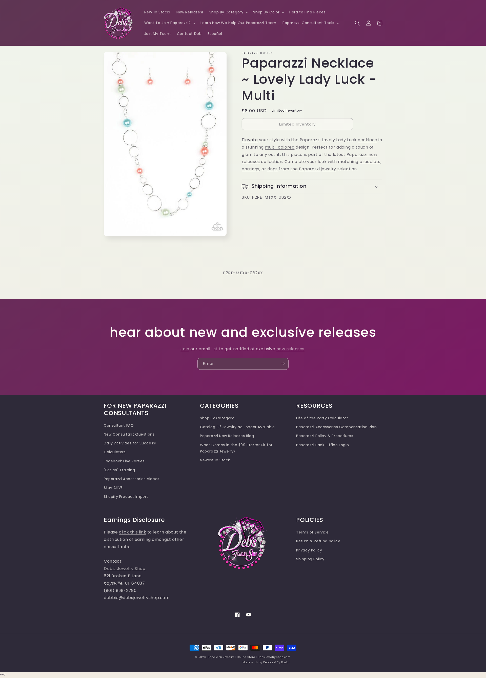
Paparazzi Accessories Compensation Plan (336, 426)
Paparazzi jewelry (317, 169)
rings (272, 169)
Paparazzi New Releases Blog (227, 435)
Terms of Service (312, 532)
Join (184, 349)
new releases (290, 349)
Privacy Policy (309, 550)
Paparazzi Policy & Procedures (324, 435)
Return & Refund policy (318, 541)
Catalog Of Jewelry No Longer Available (237, 426)
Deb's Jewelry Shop (125, 568)
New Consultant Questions (129, 434)
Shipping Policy (310, 559)
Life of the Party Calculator (322, 418)
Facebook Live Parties (124, 461)
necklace (367, 140)
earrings (250, 169)
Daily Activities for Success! (130, 443)
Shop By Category (217, 418)
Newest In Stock (215, 460)
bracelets (369, 162)
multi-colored (280, 147)
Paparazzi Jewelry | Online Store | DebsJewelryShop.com (249, 657)
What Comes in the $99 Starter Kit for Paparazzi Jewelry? (236, 448)
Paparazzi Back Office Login (322, 444)
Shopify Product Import (126, 496)
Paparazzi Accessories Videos (131, 478)
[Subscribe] (282, 364)
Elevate (250, 140)
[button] (228, 12)
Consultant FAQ (119, 425)
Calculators (115, 452)
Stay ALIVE (113, 487)
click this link (132, 532)
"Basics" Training (119, 469)
